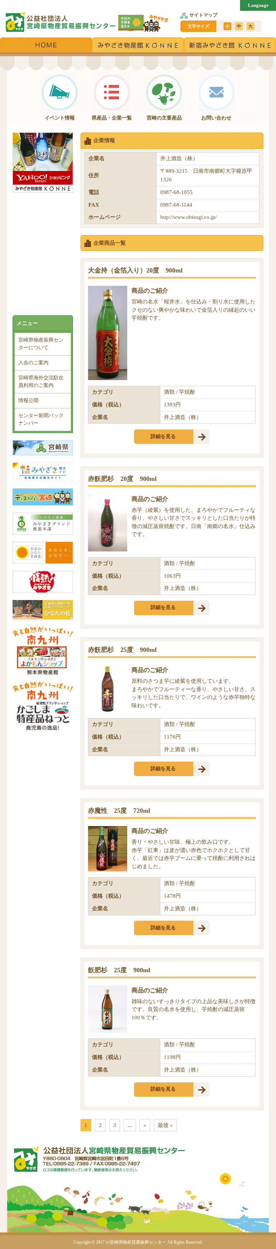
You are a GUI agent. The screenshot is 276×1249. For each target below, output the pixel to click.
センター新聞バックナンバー (41, 419)
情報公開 (28, 400)
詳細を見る (163, 436)
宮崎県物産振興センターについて (41, 343)
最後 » (165, 1125)
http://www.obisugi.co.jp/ (188, 217)
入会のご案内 (33, 362)
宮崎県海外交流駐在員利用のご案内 (41, 381)
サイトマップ (203, 15)
